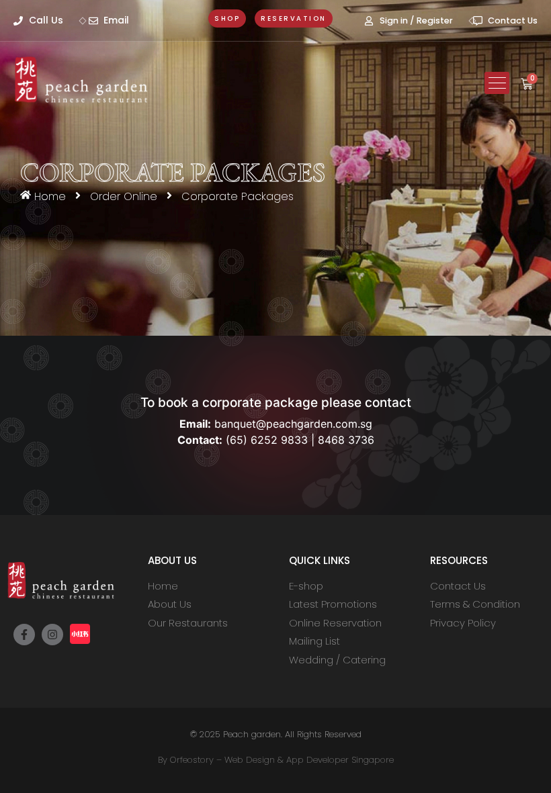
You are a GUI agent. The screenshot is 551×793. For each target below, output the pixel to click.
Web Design (249, 759)
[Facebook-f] (24, 634)
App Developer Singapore (340, 759)
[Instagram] (52, 634)
